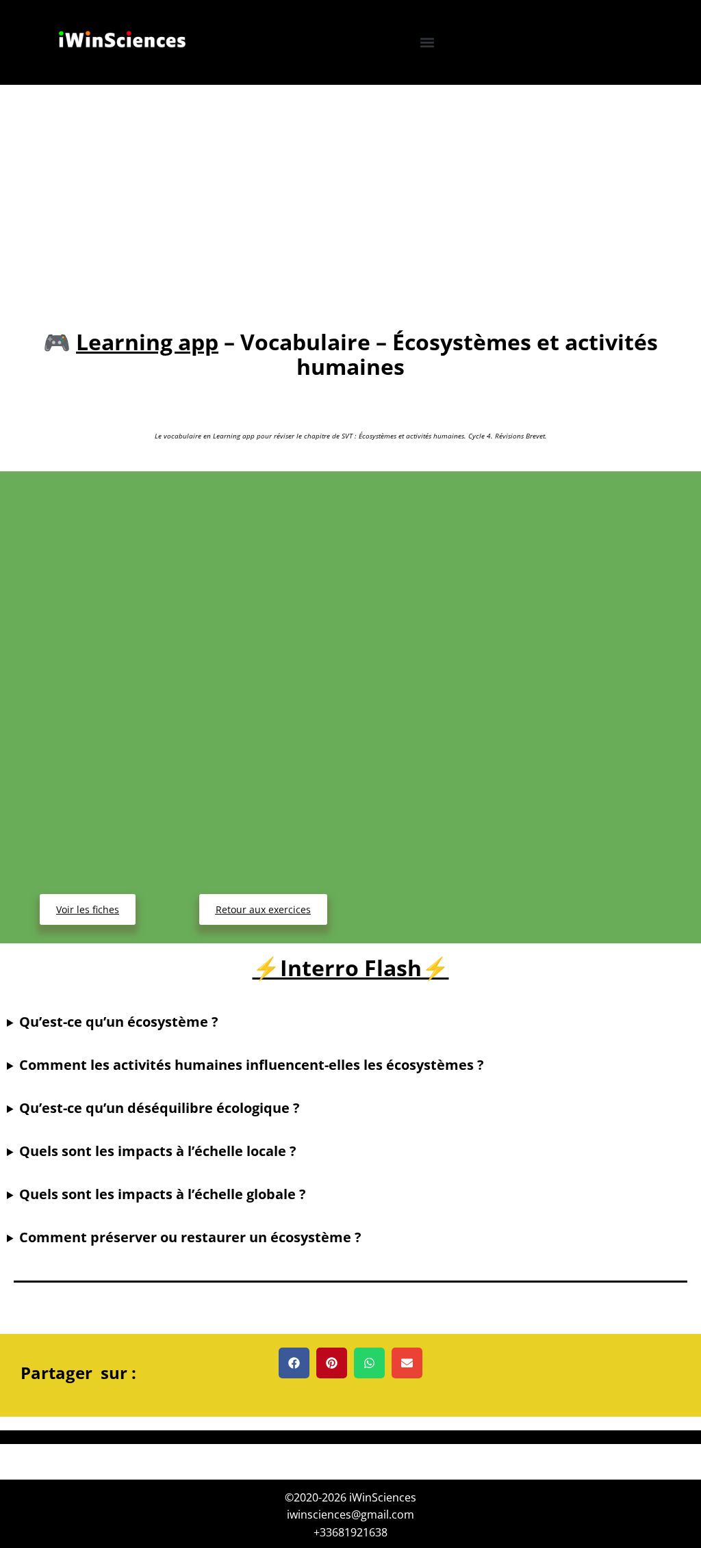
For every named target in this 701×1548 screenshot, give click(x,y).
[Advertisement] (350, 187)
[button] (427, 42)
